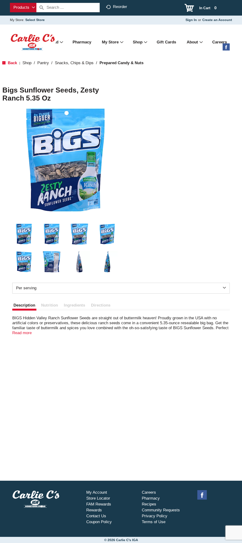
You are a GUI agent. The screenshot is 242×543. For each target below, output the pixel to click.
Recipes (149, 504)
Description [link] (24, 305)
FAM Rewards (98, 504)
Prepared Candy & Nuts (121, 63)
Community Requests (161, 510)
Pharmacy (151, 498)
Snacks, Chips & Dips (74, 63)
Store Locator (98, 498)
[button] (23, 234)
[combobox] (23, 7)
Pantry (43, 63)
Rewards (94, 510)
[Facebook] (226, 48)
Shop (26, 63)
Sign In (191, 20)
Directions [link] (100, 305)
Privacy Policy (154, 516)
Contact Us (96, 516)
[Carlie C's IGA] (33, 42)
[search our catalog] (41, 7)
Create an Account (217, 20)
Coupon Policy (99, 522)
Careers (149, 492)
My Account (96, 492)
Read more (22, 333)
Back (12, 63)
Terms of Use (153, 522)
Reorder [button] (120, 6)
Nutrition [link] (49, 305)
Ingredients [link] (74, 305)
